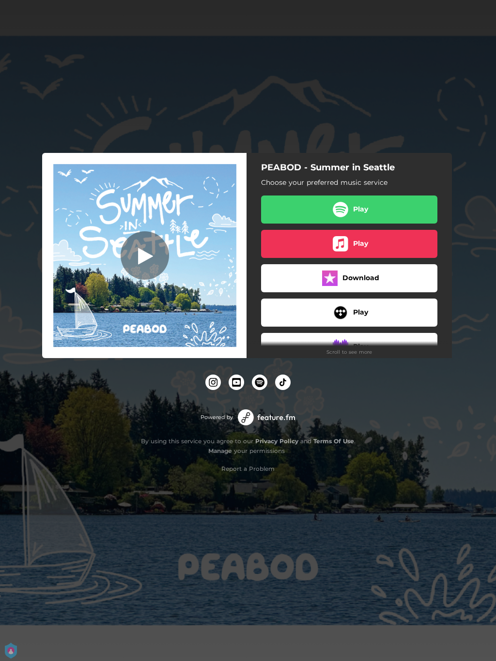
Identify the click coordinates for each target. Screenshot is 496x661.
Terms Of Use (333, 441)
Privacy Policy (276, 441)
